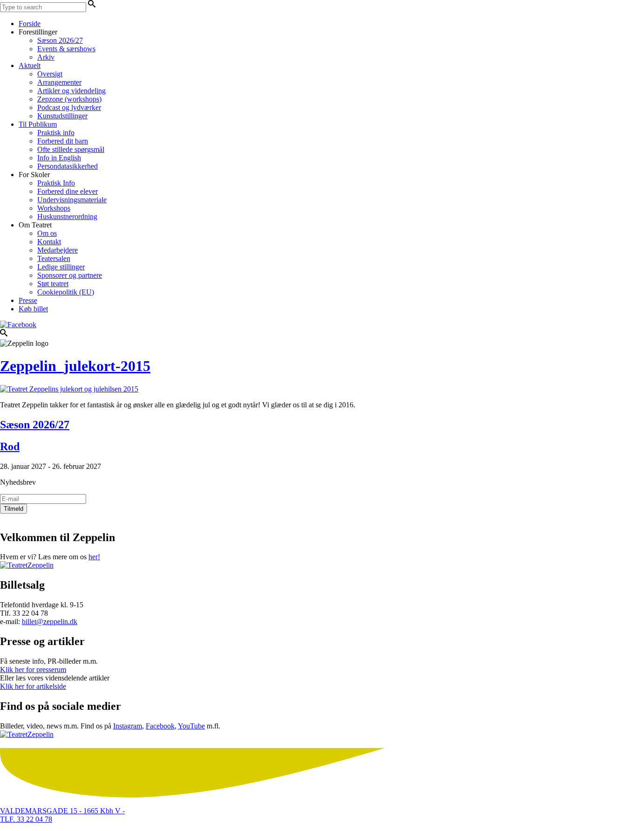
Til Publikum (38, 124)
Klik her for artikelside (33, 686)
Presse (28, 300)
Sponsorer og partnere (69, 275)
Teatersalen (53, 258)
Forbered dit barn (62, 141)
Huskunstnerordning (67, 216)
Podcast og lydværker (69, 107)
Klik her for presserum (33, 669)
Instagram (127, 726)
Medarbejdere (57, 250)
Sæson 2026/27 (60, 40)
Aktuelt (30, 65)
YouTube (191, 726)
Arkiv (45, 57)
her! (94, 557)
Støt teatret (52, 284)
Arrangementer (59, 82)
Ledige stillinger (61, 267)
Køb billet (33, 309)
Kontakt (49, 242)
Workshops (53, 208)
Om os (47, 233)
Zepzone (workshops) (69, 99)
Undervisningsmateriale (72, 200)
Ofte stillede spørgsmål (70, 149)
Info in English (59, 158)
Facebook (160, 726)
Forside (30, 23)
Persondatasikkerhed (67, 166)
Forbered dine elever (67, 191)
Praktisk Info (56, 183)
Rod (10, 446)
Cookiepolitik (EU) (65, 292)
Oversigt (49, 74)
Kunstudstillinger (62, 116)
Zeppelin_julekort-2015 (75, 365)
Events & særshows (66, 49)
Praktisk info (55, 133)
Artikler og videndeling (71, 91)
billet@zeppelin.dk (49, 621)
